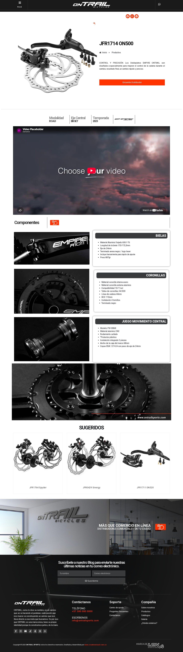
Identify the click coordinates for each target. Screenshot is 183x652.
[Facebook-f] (16, 631)
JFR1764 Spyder (37, 487)
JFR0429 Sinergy (91, 487)
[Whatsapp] (45, 631)
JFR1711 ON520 (145, 487)
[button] (128, 16)
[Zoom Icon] (94, 23)
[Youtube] (26, 631)
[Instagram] (21, 631)
